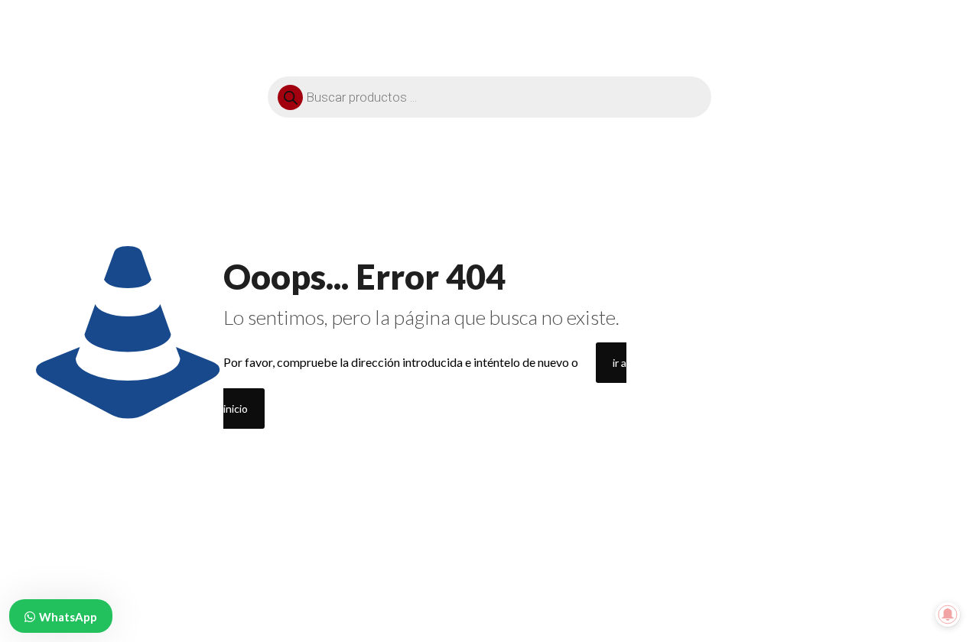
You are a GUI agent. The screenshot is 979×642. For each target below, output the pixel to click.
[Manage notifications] (947, 614)
